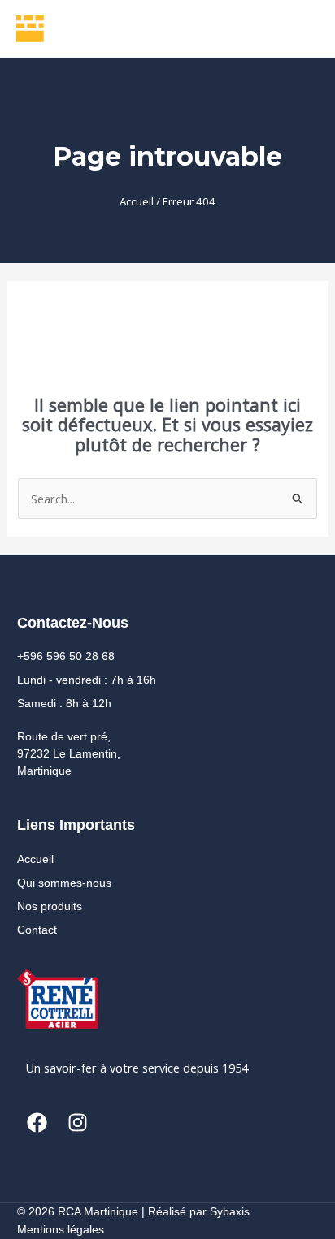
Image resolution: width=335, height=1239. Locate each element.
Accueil (137, 201)
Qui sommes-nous (64, 882)
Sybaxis (230, 1211)
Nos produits (49, 906)
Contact (37, 929)
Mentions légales (60, 1229)
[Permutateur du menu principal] (298, 28)
